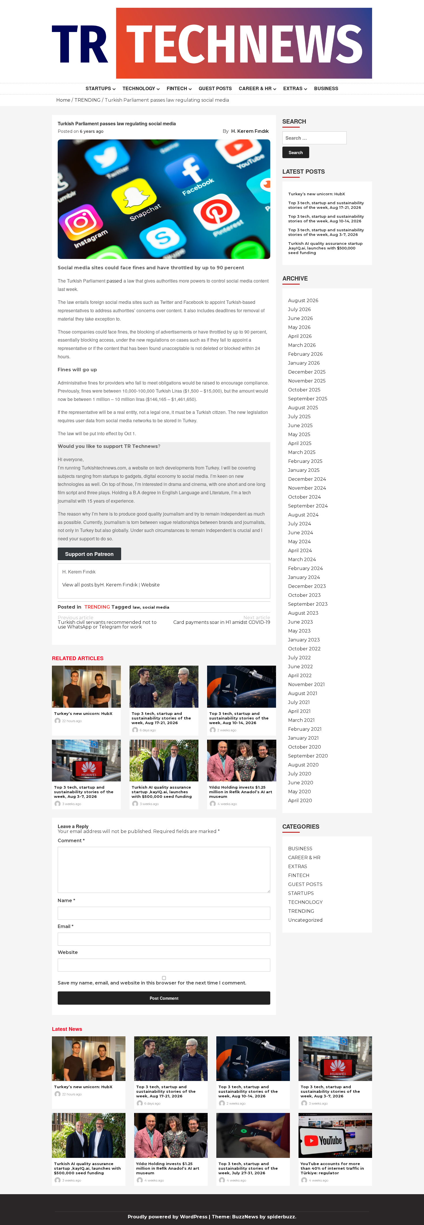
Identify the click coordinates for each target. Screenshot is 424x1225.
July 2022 (299, 657)
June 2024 (300, 532)
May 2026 (299, 327)
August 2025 (303, 407)
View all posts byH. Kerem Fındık (100, 585)
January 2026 (304, 363)
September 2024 (308, 506)
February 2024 (305, 568)
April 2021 (299, 711)
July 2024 (299, 524)
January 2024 (304, 577)
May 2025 (299, 434)
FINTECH (177, 88)
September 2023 (308, 604)
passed (114, 281)
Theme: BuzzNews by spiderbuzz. (254, 1217)
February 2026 (305, 354)
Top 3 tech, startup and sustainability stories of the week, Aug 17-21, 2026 (161, 718)
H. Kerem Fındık (250, 131)
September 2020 (308, 756)
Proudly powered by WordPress (168, 1217)
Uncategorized (305, 920)
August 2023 (303, 613)
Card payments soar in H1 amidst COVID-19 (221, 620)
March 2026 (302, 345)
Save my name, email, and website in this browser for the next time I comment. (152, 983)
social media (155, 607)
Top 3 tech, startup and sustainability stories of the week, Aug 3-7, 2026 (83, 792)
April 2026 (300, 336)
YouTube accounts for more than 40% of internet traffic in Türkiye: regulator (332, 1168)
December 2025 (307, 372)
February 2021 (305, 729)
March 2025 (302, 452)
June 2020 (300, 782)
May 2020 (299, 791)
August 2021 (302, 693)
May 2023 (299, 631)
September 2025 (307, 399)
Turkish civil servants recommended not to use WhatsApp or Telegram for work (107, 623)
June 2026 (300, 318)
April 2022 (300, 675)
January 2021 (303, 738)
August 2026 (303, 300)
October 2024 (304, 497)
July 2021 (299, 702)
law (136, 607)
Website (150, 585)
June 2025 (300, 425)
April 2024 (300, 550)
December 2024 (307, 479)
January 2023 (304, 640)
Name (66, 900)
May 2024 (299, 541)
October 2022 (304, 649)
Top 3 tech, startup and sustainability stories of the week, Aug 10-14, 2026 (239, 718)
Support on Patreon (89, 554)
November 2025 (307, 381)
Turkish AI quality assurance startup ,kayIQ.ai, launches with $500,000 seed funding (162, 792)
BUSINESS (326, 88)
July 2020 (299, 774)
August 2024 (303, 515)
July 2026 (299, 309)
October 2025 (304, 390)
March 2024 (302, 559)
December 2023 (307, 586)
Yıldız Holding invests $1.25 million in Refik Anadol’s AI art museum (240, 792)
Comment (71, 840)
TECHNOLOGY (139, 88)
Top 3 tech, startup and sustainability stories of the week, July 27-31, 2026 (248, 1168)
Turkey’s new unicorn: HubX (83, 713)
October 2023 (304, 595)
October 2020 (304, 747)
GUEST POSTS (215, 88)
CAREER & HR (255, 88)
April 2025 (300, 443)
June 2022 (300, 666)
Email (66, 926)
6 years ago (92, 131)
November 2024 (307, 488)
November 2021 (306, 684)
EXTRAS (293, 88)
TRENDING (97, 607)
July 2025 (299, 416)
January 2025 (304, 470)
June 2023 (300, 622)
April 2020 (300, 800)
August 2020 (303, 765)
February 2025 (305, 461)
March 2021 (301, 720)
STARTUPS (98, 88)
